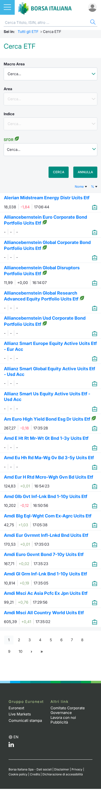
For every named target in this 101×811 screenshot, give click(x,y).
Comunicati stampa (25, 720)
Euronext (16, 708)
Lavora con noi (63, 717)
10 (20, 651)
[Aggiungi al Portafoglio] (94, 207)
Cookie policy (18, 774)
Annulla (85, 172)
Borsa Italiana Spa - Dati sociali (30, 769)
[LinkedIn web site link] (11, 745)
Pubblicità (59, 722)
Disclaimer (61, 769)
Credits (35, 774)
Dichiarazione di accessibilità (62, 774)
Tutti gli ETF (28, 31)
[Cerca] (92, 23)
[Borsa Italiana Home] (45, 7)
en (15, 737)
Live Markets (20, 714)
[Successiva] (31, 651)
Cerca (58, 172)
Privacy (77, 769)
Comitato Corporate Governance (67, 710)
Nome (80, 186)
